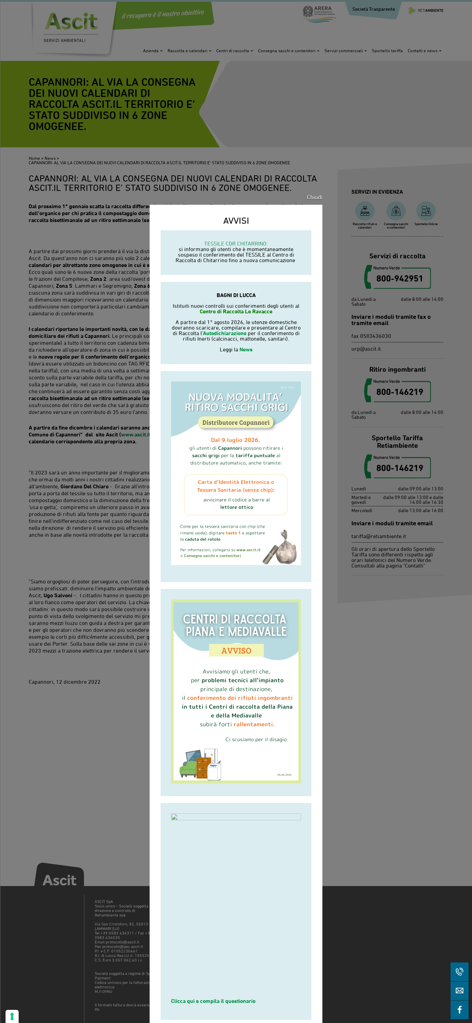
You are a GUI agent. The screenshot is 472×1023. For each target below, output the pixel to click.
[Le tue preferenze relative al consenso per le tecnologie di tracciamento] (12, 1016)
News (246, 349)
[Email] (460, 990)
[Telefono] (460, 971)
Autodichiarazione (224, 333)
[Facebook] (460, 1010)
